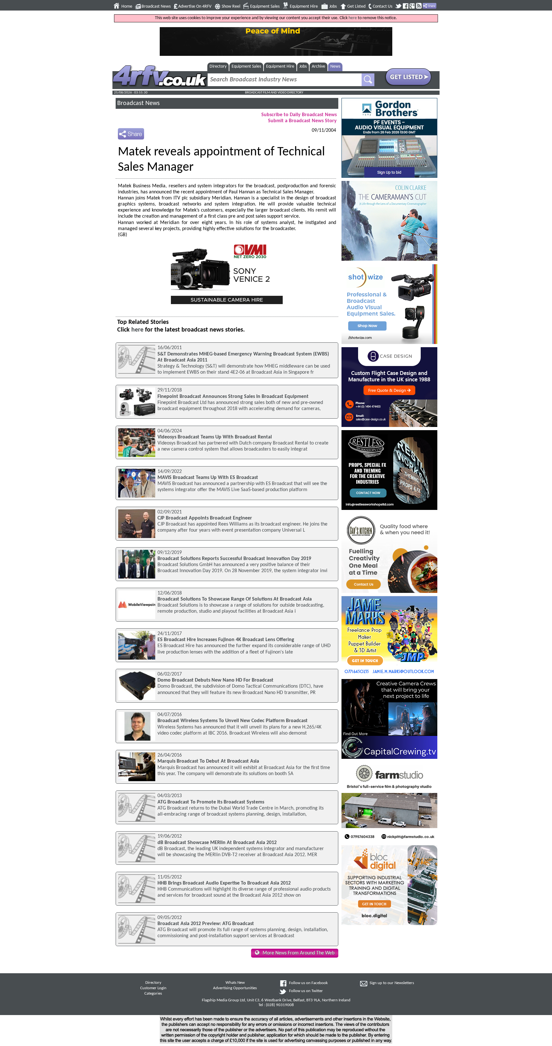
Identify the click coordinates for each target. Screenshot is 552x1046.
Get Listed (356, 6)
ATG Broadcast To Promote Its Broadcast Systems (210, 802)
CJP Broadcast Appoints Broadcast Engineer (204, 518)
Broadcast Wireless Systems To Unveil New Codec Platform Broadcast (232, 720)
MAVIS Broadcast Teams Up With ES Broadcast (207, 477)
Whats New (235, 983)
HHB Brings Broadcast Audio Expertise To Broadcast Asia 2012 (224, 883)
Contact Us (382, 6)
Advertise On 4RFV (194, 6)
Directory (218, 66)
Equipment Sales (265, 6)
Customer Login (153, 988)
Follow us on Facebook (308, 983)
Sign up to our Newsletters (392, 983)
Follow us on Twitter (306, 991)
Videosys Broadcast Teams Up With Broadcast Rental (214, 437)
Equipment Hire (304, 6)
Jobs (333, 6)
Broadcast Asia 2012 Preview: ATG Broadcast (205, 923)
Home (126, 6)
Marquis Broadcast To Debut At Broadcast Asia (208, 761)
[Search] (368, 79)
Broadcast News (156, 6)
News (335, 66)
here (353, 18)
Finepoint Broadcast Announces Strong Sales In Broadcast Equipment (233, 396)
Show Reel (231, 6)
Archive (318, 66)
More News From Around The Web (298, 953)
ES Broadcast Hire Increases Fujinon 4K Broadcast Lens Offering (225, 639)
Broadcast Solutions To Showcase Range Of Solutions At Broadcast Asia (234, 599)
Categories (153, 994)
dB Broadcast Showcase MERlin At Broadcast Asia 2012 (217, 842)
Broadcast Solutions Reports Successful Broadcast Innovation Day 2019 (234, 558)
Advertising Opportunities (235, 988)
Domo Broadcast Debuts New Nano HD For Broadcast (215, 680)
